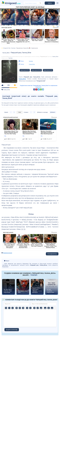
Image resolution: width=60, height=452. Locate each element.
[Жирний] (6, 308)
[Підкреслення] (12, 308)
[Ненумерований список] (27, 308)
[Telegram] (43, 89)
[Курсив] (9, 308)
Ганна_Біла (5, 52)
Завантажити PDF (24, 70)
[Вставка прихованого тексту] (52, 308)
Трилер (10, 58)
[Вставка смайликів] (34, 308)
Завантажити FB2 (48, 70)
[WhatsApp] (41, 89)
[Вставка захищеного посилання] (41, 308)
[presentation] (54, 26)
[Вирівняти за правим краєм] (23, 308)
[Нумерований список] (30, 308)
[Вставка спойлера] (48, 308)
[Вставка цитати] (45, 308)
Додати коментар (11, 329)
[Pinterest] (36, 89)
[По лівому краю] (16, 308)
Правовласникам (7, 253)
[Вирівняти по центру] (20, 308)
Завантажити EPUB (36, 70)
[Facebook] (34, 89)
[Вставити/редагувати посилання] (38, 308)
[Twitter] (39, 89)
